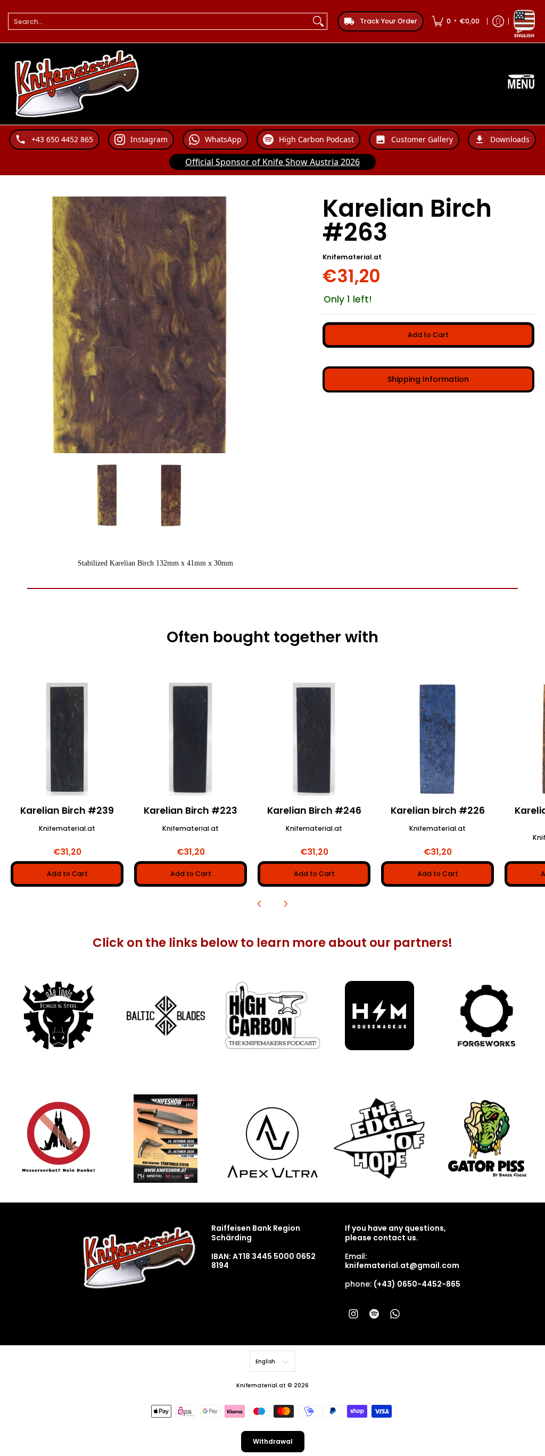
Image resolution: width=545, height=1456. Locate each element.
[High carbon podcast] (273, 1015)
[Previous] (259, 903)
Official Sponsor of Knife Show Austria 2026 (272, 162)
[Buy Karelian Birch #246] (314, 739)
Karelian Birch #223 (190, 810)
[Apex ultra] (273, 1138)
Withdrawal (273, 1441)
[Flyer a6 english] (166, 1138)
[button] (353, 1313)
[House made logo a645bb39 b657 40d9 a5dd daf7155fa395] (379, 1015)
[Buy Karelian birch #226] (437, 739)
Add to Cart (428, 334)
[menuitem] (456, 21)
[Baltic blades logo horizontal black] (166, 1016)
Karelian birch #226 (438, 810)
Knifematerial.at (352, 256)
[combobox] (159, 21)
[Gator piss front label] (486, 1138)
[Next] (285, 903)
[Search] (318, 21)
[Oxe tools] (59, 1015)
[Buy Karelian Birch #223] (190, 739)
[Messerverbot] (59, 1139)
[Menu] (521, 84)
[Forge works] (486, 1015)
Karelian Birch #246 (314, 810)
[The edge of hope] (379, 1138)
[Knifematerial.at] (77, 84)
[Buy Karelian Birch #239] (67, 739)
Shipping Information (428, 379)
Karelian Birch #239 (67, 810)
